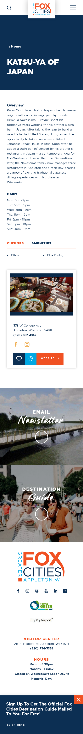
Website (48, 358)
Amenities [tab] (41, 243)
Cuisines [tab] (15, 243)
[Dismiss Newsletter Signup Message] (78, 699)
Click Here (16, 725)
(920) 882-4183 (24, 335)
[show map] (30, 359)
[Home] (41, 7)
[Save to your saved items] (19, 359)
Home (16, 46)
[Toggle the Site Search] (9, 7)
